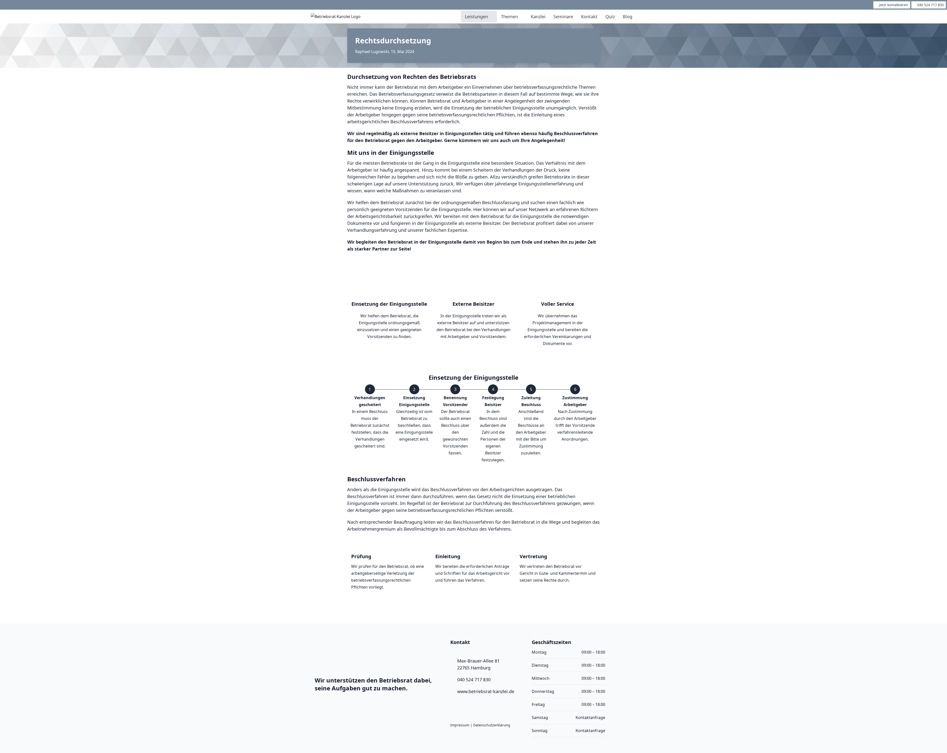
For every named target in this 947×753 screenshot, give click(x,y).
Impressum (459, 725)
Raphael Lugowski (372, 51)
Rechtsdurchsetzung (393, 41)
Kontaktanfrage (590, 717)
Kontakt (589, 16)
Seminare (563, 16)
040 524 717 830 (474, 679)
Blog (627, 16)
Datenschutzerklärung (491, 725)
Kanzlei (538, 16)
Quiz (610, 16)
